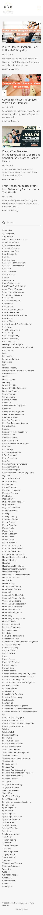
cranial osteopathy (10, 338)
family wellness (9, 373)
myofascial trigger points (13, 554)
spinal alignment (9, 799)
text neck (6, 848)
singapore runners (10, 787)
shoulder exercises (10, 755)
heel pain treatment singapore (16, 423)
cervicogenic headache (12, 295)
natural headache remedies (14, 557)
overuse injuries (9, 621)
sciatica (5, 729)
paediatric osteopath (11, 624)
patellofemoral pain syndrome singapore (20, 641)
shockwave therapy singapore (15, 752)
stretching (6, 831)
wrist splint (7, 886)
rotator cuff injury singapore (15, 705)
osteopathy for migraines (13, 618)
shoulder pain (8, 767)
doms (4, 353)
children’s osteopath (11, 300)
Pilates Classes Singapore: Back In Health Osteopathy (20, 48)
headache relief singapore (13, 405)
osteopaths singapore (12, 612)
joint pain (6, 461)
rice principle (8, 700)
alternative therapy (10, 248)
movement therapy (10, 519)
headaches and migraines (13, 411)
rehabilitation (8, 691)
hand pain (6, 402)
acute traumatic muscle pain (14, 239)
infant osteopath (9, 455)
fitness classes (8, 379)
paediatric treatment (11, 627)
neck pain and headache (13, 566)
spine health (7, 810)
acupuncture (7, 236)
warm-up (6, 869)
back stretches (8, 274)
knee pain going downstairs (14, 464)
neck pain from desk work (14, 569)
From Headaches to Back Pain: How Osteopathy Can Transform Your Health (20, 189)
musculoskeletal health (12, 548)
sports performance (11, 819)
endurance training (10, 359)
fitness (5, 376)
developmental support (12, 344)
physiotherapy (8, 653)
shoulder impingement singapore (17, 758)
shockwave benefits (10, 741)
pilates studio (8, 668)
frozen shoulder (9, 385)
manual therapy (9, 487)
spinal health (8, 805)
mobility (5, 513)
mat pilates (7, 496)
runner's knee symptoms (13, 720)
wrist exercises (8, 880)
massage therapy (10, 493)
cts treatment (8, 341)
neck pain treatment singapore (16, 574)
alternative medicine (11, 245)
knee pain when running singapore (18, 472)
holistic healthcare (10, 437)
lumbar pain (7, 484)
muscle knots (8, 528)
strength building (10, 825)
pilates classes (8, 659)
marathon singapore (11, 490)
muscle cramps (8, 522)
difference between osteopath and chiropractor (17, 348)
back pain (6, 268)
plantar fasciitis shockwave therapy (17, 676)
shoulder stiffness (10, 778)
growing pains (8, 397)
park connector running (13, 636)
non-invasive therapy (12, 586)
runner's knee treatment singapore (18, 723)
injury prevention (9, 458)
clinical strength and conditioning (17, 324)
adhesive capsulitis (10, 242)
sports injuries (8, 813)
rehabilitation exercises (12, 694)
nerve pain (7, 580)
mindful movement (10, 510)
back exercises (8, 260)
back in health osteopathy (13, 263)
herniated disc (8, 426)
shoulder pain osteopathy (13, 770)
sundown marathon (10, 834)
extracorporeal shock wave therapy (18, 370)
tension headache (10, 845)
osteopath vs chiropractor (14, 604)
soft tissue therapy (11, 796)
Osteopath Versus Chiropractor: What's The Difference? (20, 101)
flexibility (6, 382)
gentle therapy (9, 394)
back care (6, 257)
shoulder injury (9, 761)
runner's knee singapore (13, 717)
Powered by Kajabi (21, 909)
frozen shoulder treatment (14, 388)
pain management (10, 630)
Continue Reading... (10, 69)
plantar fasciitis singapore (13, 679)
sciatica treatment (10, 735)
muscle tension (9, 542)
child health (7, 297)
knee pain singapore (11, 469)
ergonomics (7, 362)
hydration (6, 446)
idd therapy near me (11, 452)
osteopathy (7, 615)
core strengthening (10, 335)
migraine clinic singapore (13, 502)
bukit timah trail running (13, 286)
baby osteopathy (9, 254)
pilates (5, 656)
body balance (8, 280)
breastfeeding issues (11, 283)
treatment (7, 860)
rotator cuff (7, 703)
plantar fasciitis (9, 671)
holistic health (8, 434)
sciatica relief (8, 732)
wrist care (6, 878)
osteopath (6, 592)
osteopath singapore (11, 601)
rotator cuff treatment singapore (17, 708)
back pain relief (9, 271)
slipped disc (7, 793)
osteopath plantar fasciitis (13, 598)
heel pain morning (10, 417)
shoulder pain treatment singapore (17, 773)
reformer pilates (9, 688)
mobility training (9, 516)
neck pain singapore (11, 571)
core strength (8, 332)
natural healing (9, 560)
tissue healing (8, 857)
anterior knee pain (10, 251)
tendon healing (9, 840)
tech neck (6, 837)
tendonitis (7, 842)
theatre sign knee (10, 851)
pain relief (6, 633)
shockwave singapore (11, 746)
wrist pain (6, 883)
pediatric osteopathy (11, 644)
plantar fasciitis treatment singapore (18, 682)
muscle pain (7, 531)
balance (5, 277)
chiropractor (7, 306)
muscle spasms (8, 536)
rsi (3, 714)
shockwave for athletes (12, 743)
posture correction (10, 685)
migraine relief (8, 505)
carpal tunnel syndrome (13, 292)
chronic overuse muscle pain (14, 315)
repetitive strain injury (12, 697)
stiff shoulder (8, 822)
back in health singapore (13, 266)
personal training (10, 647)
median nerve (8, 499)
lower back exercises (11, 478)
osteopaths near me (11, 609)
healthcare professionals (13, 414)
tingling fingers (9, 854)
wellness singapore (10, 875)
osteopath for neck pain (13, 595)
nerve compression (10, 577)
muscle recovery (9, 534)
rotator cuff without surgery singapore (19, 711)
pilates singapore (9, 665)
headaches (7, 408)
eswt (4, 365)
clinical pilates (8, 321)
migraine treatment (11, 507)
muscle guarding (9, 525)
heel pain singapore (11, 420)
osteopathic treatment (12, 606)
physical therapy (9, 650)
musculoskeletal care (11, 545)
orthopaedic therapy (11, 589)
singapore (6, 781)
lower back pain (9, 481)
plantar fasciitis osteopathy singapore (19, 673)
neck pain (6, 563)
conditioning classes (11, 330)
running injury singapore (13, 726)
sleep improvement (10, 790)
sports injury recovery (12, 816)
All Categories (8, 233)
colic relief (7, 327)
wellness (6, 872)
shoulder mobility (10, 764)
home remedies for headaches (15, 443)
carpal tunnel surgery (12, 289)
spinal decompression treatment (16, 802)
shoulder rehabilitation (12, 775)
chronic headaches (10, 312)
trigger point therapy (12, 863)
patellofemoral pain (10, 639)
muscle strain (8, 539)
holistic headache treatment (14, 432)
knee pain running (10, 467)
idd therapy (7, 449)
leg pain (6, 475)
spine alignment (9, 807)
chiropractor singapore (12, 309)
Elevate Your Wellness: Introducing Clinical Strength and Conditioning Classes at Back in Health (21, 156)
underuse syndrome (11, 866)
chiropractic (7, 303)
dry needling (8, 356)
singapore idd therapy (12, 784)
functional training (10, 391)
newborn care (8, 583)
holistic (5, 429)
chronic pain (7, 318)
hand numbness (9, 400)
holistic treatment (10, 440)
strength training (10, 828)
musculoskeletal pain (11, 551)
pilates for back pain (11, 662)
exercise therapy (9, 368)
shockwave (7, 738)
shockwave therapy (11, 749)
